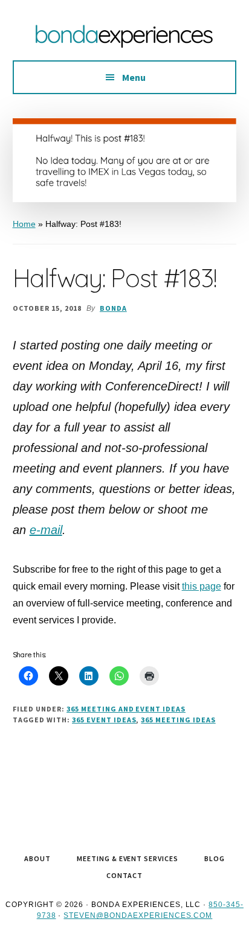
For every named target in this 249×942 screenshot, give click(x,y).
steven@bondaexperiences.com (137, 915)
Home (24, 224)
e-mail (46, 529)
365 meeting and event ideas (126, 708)
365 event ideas (104, 719)
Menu (134, 77)
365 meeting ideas (178, 719)
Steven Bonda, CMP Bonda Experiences (124, 36)
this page (201, 586)
